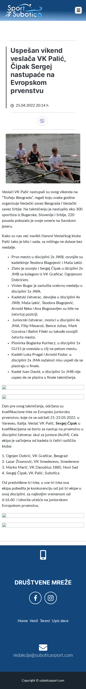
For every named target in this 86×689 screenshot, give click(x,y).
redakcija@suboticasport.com (43, 655)
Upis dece (60, 621)
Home (23, 621)
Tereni (45, 621)
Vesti (34, 621)
